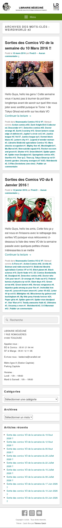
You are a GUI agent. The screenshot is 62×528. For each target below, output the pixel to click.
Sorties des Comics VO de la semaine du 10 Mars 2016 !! (29, 45)
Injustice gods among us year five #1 (22, 287)
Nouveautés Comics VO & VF (29, 121)
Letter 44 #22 (44, 290)
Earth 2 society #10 (25, 130)
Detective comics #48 (31, 275)
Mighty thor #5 (33, 145)
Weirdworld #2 (33, 305)
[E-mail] (39, 513)
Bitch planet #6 (40, 269)
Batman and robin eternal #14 (19, 266)
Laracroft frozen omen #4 (25, 290)
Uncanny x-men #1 (17, 305)
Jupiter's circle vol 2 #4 (34, 133)
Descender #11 (15, 127)
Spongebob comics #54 (43, 154)
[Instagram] (32, 513)
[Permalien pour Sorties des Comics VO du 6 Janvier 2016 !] (29, 224)
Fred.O (33, 53)
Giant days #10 (38, 281)
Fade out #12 (41, 278)
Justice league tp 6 (31, 136)
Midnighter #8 (23, 293)
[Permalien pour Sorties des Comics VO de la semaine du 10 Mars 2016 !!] (29, 90)
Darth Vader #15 (25, 272)
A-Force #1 (17, 263)
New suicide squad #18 (29, 148)
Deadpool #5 (14, 275)
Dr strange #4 (27, 278)
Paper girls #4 (11, 299)
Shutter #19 (23, 151)
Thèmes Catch (40, 523)
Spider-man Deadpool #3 (19, 154)
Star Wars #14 (15, 302)
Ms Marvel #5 (11, 148)
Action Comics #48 (32, 263)
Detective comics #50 (34, 127)
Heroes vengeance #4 (43, 284)
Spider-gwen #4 (26, 299)
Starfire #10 (10, 157)
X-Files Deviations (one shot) (21, 163)
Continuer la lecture (18, 116)
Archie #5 (46, 263)
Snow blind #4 (36, 151)
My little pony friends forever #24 (35, 296)
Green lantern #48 (23, 284)
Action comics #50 (21, 124)
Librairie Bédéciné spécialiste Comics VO (27, 142)
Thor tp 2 (21, 157)
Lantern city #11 (21, 139)
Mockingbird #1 (48, 145)
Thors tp (30, 157)
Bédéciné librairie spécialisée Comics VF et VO (27, 268)
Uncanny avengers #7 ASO (32, 160)
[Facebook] (24, 513)
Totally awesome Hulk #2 (34, 302)
